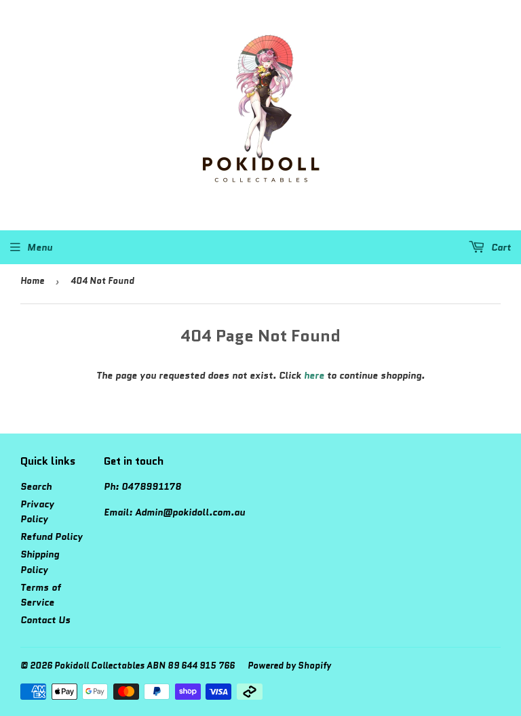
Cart (499, 247)
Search (36, 486)
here (314, 375)
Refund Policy (51, 536)
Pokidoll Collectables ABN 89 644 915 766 (144, 665)
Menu (39, 247)
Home (32, 280)
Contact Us (45, 620)
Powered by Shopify (289, 665)
